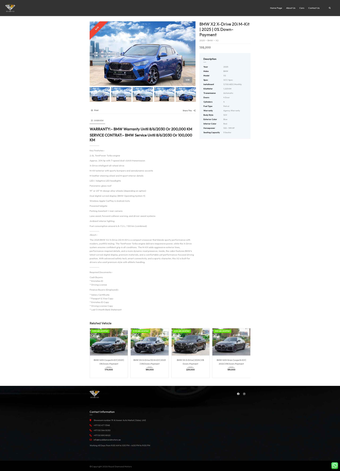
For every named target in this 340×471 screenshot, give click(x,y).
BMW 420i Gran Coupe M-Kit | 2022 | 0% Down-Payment (231, 362)
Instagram (244, 394)
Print (96, 110)
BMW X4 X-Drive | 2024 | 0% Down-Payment (190, 362)
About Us (290, 7)
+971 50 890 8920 (102, 435)
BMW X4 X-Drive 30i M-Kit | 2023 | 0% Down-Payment (149, 362)
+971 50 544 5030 (102, 430)
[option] (143, 53)
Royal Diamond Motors (120, 466)
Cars (301, 7)
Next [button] (188, 53)
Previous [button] (96, 53)
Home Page (276, 7)
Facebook (238, 394)
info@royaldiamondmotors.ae (107, 439)
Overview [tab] (99, 120)
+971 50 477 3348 (102, 425)
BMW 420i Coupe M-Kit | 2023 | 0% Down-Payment (109, 362)
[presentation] (96, 352)
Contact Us (314, 7)
